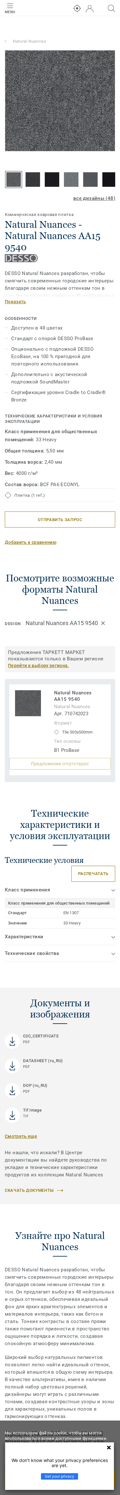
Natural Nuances (29, 41)
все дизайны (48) (94, 198)
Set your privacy (59, 1476)
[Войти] (89, 9)
